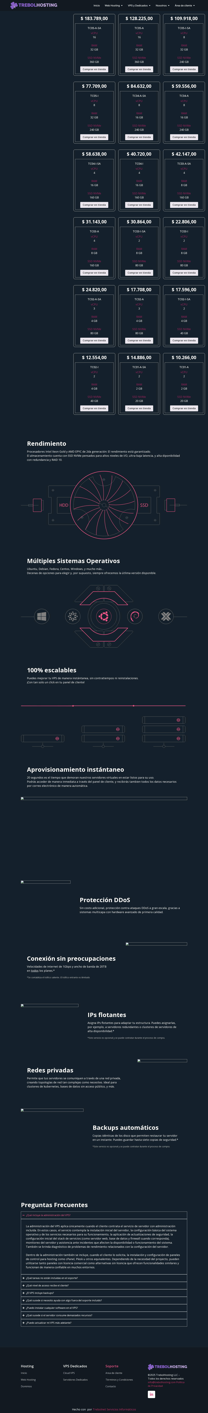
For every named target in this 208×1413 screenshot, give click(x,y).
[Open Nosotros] (168, 5)
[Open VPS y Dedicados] (149, 5)
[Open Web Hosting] (122, 5)
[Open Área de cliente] (194, 5)
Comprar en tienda (94, 69)
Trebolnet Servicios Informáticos (114, 1409)
